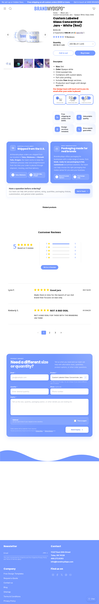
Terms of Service (49, 430)
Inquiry (13, 397)
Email (13, 373)
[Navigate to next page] (61, 333)
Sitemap (7, 592)
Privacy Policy (39, 430)
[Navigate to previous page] (38, 333)
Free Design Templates (14, 574)
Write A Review (49, 267)
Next (44, 34)
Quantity (14, 387)
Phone (55, 387)
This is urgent (81, 421)
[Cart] (94, 8)
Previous (8, 34)
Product (53, 373)
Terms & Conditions (12, 596)
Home (55, 13)
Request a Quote (11, 578)
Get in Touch (81, 191)
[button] (74, 33)
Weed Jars (64, 13)
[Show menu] (4, 8)
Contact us (8, 583)
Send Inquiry (75, 430)
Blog (5, 587)
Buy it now (85, 53)
